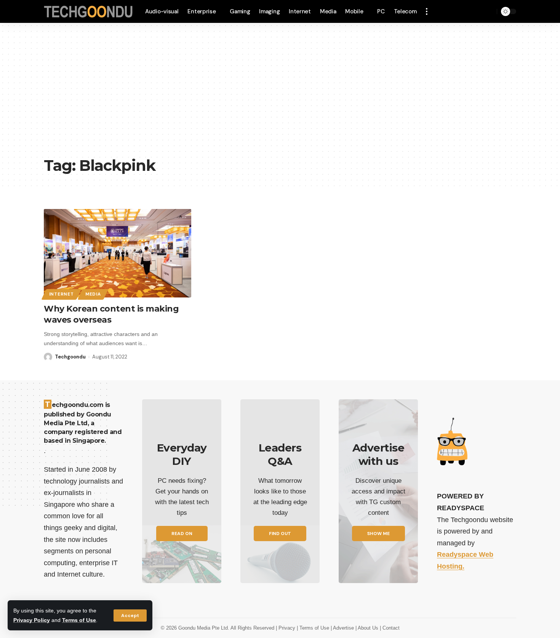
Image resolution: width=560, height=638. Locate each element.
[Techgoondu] (88, 12)
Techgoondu (70, 357)
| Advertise (343, 628)
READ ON (181, 533)
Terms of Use (79, 620)
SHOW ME (378, 533)
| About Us (367, 628)
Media (93, 294)
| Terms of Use (314, 628)
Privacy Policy (31, 620)
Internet (61, 294)
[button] (130, 615)
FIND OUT (280, 533)
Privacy (287, 628)
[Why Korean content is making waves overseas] (117, 253)
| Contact (390, 628)
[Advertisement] (280, 95)
